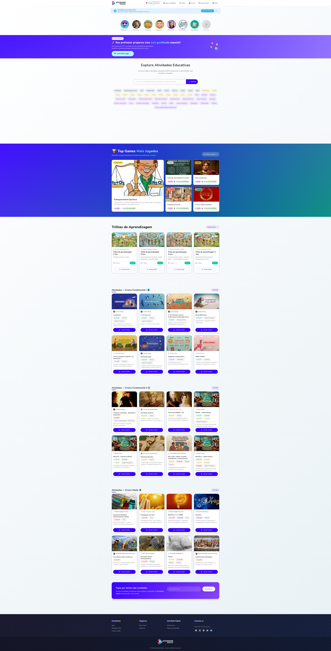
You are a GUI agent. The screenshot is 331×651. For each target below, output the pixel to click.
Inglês (171, 103)
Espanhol (212, 99)
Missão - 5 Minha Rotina (203, 413)
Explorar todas (212, 227)
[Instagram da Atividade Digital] (199, 630)
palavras (174, 90)
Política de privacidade (173, 628)
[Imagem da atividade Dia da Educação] (151, 343)
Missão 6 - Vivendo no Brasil (122, 457)
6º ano (146, 95)
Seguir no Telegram (207, 11)
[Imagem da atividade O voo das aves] (151, 301)
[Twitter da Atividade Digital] (207, 630)
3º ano (125, 95)
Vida (142, 90)
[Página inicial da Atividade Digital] (165, 642)
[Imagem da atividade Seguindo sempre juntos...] (179, 343)
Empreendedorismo (188, 99)
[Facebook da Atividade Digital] (196, 630)
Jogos (113, 625)
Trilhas (183, 3)
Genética (198, 515)
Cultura (167, 90)
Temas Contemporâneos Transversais (165, 107)
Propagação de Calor (148, 515)
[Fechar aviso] (216, 11)
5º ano (139, 95)
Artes (196, 95)
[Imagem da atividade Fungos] (179, 543)
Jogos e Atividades (171, 3)
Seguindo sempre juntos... (176, 356)
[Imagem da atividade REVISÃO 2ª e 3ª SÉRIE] (179, 501)
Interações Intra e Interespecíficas (146, 558)
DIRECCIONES (200, 356)
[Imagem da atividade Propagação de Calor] (151, 501)
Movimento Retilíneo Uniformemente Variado (121, 516)
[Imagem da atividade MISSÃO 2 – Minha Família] (206, 443)
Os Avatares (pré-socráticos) (123, 557)
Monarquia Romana (147, 457)
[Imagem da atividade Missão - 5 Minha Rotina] (206, 399)
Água (197, 90)
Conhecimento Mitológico (203, 557)
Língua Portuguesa (182, 103)
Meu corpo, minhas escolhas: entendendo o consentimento (178, 457)
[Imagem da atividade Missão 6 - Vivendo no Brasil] (124, 443)
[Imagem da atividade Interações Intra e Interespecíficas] (151, 543)
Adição (183, 90)
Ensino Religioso (201, 99)
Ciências (212, 95)
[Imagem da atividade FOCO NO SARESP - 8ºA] (179, 399)
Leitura (190, 90)
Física (131, 103)
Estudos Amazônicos (120, 103)
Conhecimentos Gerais (145, 99)
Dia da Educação (146, 357)
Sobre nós (142, 628)
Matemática (194, 103)
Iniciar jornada (125, 269)
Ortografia (118, 90)
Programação (204, 103)
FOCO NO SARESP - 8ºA (176, 413)
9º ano (168, 95)
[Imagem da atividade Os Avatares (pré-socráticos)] (124, 543)
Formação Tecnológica (142, 103)
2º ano (118, 95)
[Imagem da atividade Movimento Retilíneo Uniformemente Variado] (124, 501)
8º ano (161, 95)
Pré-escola (206, 90)
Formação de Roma (147, 413)
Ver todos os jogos (209, 154)
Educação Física (174, 99)
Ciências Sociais (120, 99)
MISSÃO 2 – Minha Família (203, 457)
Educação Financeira (161, 99)
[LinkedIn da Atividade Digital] (203, 630)
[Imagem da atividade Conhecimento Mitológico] (206, 543)
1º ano (214, 90)
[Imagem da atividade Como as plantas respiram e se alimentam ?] (124, 343)
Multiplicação (150, 90)
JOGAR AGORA (125, 330)
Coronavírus (117, 315)
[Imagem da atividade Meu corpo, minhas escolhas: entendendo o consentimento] (179, 443)
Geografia (155, 103)
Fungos (170, 557)
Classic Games (205, 3)
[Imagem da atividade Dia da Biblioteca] (206, 301)
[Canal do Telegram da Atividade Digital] (211, 630)
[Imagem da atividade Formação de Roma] (151, 399)
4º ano (132, 95)
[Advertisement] (163, 128)
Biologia (204, 95)
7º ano (154, 95)
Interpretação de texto (130, 90)
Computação (132, 99)
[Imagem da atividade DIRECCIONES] (206, 343)
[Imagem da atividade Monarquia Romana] (151, 443)
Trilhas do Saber (116, 631)
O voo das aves (146, 315)
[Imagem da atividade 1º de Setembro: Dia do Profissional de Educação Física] (179, 301)
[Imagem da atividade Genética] (206, 501)
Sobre (216, 3)
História (164, 103)
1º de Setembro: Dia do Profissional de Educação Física (178, 316)
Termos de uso (171, 625)
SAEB (159, 90)
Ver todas (215, 290)
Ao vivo (193, 3)
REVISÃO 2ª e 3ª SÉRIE (175, 515)
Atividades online (116, 628)
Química (214, 103)
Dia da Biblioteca (201, 315)
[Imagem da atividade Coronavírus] (124, 301)
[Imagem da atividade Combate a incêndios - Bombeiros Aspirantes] (124, 399)
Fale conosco (143, 625)
